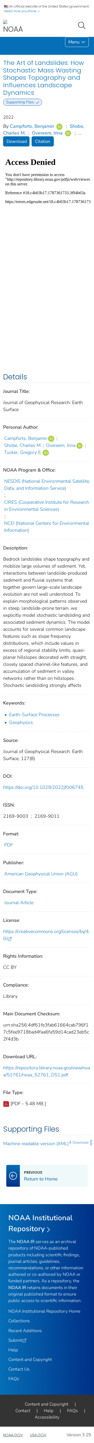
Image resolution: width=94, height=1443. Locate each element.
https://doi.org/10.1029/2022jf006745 (43, 787)
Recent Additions (25, 1331)
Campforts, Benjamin (32, 126)
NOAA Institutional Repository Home (44, 1311)
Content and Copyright (30, 1360)
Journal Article (18, 903)
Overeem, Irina (47, 133)
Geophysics (21, 722)
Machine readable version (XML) (36, 1143)
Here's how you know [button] (20, 11)
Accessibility (47, 1417)
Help (13, 1350)
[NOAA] (13, 27)
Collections (19, 1321)
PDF (8, 845)
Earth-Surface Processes (34, 715)
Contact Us (19, 1369)
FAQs (13, 1379)
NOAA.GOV (13, 1435)
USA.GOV (38, 1435)
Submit (15, 1340)
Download (17, 141)
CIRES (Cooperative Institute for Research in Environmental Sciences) (46, 505)
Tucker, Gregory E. (23, 452)
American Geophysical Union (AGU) (41, 874)
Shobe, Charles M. (23, 445)
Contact (22, 1411)
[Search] (83, 25)
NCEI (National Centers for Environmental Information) (46, 526)
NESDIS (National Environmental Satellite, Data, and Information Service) (47, 484)
